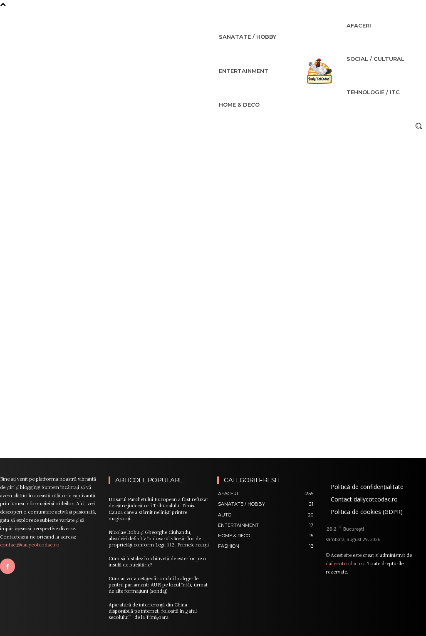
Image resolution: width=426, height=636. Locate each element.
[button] (418, 125)
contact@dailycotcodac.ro (29, 544)
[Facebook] (7, 566)
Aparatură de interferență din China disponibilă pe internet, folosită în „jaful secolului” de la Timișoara (153, 611)
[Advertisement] (213, 195)
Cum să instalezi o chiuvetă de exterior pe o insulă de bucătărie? (157, 561)
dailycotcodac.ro (345, 563)
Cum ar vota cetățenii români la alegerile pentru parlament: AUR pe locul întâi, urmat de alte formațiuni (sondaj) (158, 584)
